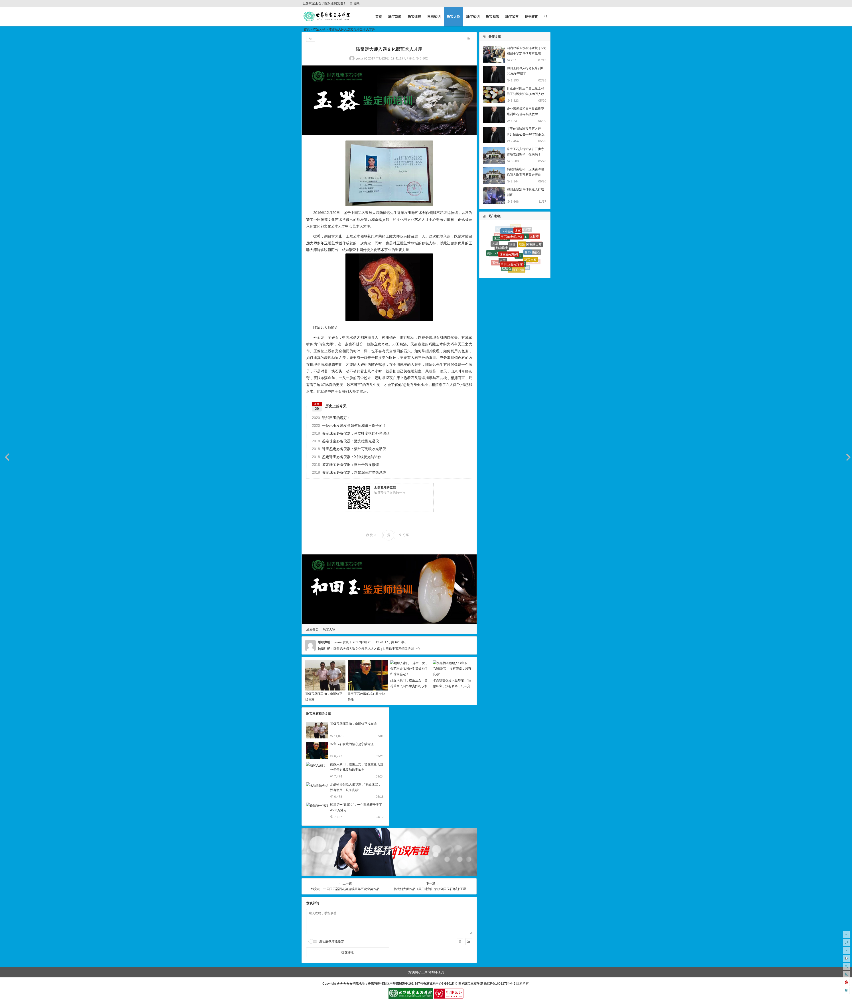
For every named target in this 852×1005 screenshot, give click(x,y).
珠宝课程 (414, 16)
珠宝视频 (492, 16)
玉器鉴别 (528, 250)
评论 (411, 58)
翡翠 (511, 264)
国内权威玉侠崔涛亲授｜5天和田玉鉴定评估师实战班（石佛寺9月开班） (526, 53)
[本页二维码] (846, 990)
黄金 (496, 253)
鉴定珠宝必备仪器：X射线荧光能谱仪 (346, 457)
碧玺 (510, 244)
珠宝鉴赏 (512, 16)
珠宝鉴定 (496, 260)
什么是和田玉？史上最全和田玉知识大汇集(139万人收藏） (525, 94)
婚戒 (526, 238)
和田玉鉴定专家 (512, 229)
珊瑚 (493, 245)
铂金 (502, 260)
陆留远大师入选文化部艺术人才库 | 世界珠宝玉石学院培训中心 (376, 649)
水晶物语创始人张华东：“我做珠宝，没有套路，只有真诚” (452, 686)
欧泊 (501, 247)
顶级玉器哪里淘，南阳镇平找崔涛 (353, 724)
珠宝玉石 (530, 234)
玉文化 (511, 271)
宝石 (508, 255)
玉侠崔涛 (498, 239)
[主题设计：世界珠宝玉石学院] (411, 997)
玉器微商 (536, 251)
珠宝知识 (473, 16)
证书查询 (531, 16)
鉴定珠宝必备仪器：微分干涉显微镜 (345, 465)
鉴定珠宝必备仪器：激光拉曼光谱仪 (345, 441)
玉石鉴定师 (529, 265)
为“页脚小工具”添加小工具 (426, 972)
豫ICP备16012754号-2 (499, 983)
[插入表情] (460, 941)
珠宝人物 (453, 16)
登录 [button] (357, 3)
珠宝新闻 (395, 16)
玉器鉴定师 (504, 267)
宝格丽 (523, 261)
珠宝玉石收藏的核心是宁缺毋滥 (352, 744)
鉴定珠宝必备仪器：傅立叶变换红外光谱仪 (351, 433)
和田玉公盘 (516, 235)
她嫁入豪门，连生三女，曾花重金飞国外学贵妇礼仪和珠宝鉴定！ (409, 686)
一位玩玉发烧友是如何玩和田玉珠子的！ (349, 425)
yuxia (359, 58)
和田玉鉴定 (518, 255)
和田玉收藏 (531, 257)
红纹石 (506, 236)
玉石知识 (434, 16)
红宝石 (519, 245)
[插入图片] (468, 941)
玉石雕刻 (533, 244)
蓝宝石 (518, 268)
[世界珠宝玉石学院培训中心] (327, 20)
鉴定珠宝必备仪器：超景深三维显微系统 (349, 472)
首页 (378, 16)
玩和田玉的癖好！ (331, 418)
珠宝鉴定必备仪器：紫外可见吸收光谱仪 (349, 449)
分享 (406, 535)
